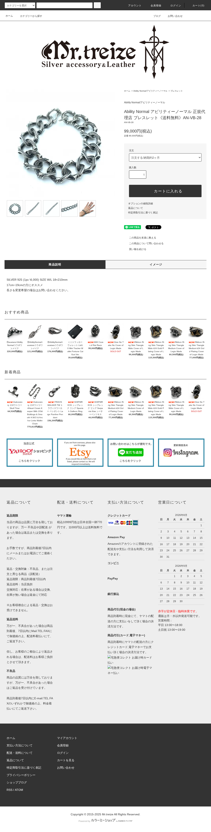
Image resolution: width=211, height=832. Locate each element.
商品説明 (55, 264)
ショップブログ (17, 782)
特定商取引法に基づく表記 (143, 212)
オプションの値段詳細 (140, 203)
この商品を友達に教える (142, 237)
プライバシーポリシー (21, 775)
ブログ (157, 16)
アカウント (135, 5)
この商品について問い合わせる (146, 243)
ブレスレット (176, 91)
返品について (135, 208)
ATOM (19, 789)
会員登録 (156, 5)
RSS (9, 789)
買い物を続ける (137, 249)
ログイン (175, 5)
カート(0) (198, 5)
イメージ (156, 264)
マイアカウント (67, 738)
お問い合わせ (175, 16)
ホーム (9, 15)
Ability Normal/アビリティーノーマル (150, 91)
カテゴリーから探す (31, 16)
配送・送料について (20, 752)
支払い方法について (20, 745)
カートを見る (65, 760)
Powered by (84, 821)
